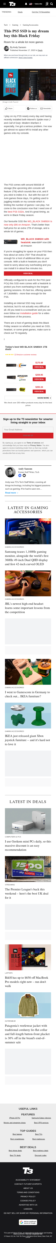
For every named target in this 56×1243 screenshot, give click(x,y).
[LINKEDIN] (20, 475)
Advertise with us (28, 1205)
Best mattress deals (40, 1151)
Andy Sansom (19, 47)
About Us (28, 1188)
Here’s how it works (25, 58)
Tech (6, 25)
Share (10, 108)
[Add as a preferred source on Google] (28, 1222)
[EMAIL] (25, 475)
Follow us (33, 108)
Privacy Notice (35, 445)
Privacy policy (28, 1196)
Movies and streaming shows (15, 1123)
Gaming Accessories (30, 25)
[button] (28, 365)
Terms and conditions (28, 1192)
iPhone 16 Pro (14, 1118)
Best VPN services (41, 1123)
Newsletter (47, 108)
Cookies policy (28, 1201)
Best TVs (38, 1134)
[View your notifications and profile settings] (26, 3)
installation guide (29, 313)
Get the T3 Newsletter (41, 12)
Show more (43, 398)
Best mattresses (38, 1139)
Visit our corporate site (33, 1234)
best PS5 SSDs (16, 211)
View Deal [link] (39, 367)
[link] (12, 241)
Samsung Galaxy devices (41, 1118)
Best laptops (17, 1134)
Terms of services (34, 443)
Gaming (15, 25)
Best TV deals (15, 1155)
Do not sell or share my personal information (28, 1213)
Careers (28, 1209)
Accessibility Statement (28, 1180)
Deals (20, 12)
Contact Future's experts (28, 1184)
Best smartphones (17, 1139)
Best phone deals (15, 1151)
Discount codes (40, 1155)
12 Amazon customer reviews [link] (25, 354)
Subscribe (38, 4)
